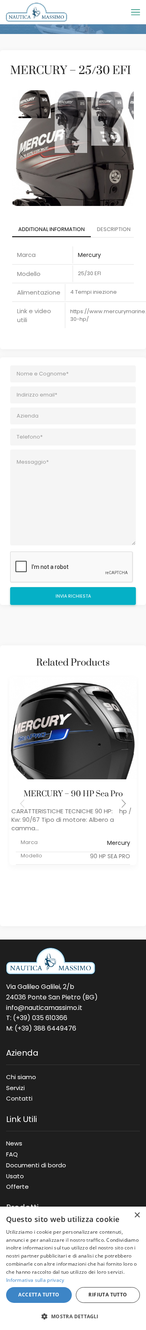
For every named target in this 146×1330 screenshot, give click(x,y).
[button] (124, 803)
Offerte (17, 1185)
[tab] (51, 229)
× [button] (137, 1215)
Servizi (15, 1088)
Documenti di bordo (36, 1165)
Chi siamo (21, 1077)
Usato (15, 1176)
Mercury (89, 255)
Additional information (51, 229)
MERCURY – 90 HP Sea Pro (73, 794)
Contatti (19, 1097)
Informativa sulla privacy (35, 1280)
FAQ (12, 1154)
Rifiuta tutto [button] (107, 1294)
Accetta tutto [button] (38, 1294)
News (14, 1143)
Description (114, 229)
